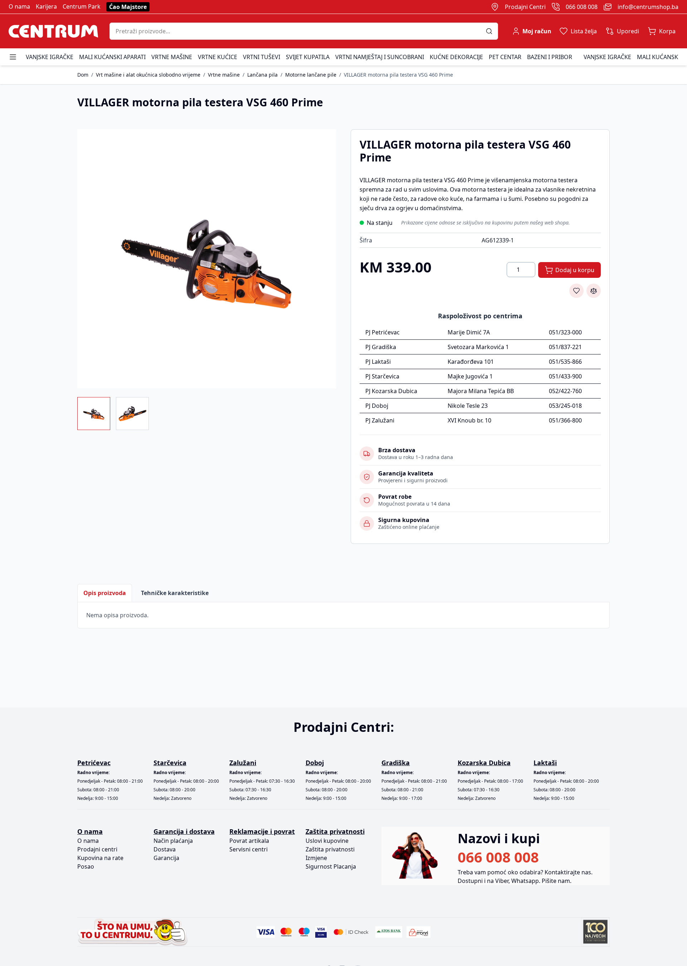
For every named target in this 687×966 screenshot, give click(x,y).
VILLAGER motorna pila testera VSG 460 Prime (398, 74)
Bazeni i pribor (549, 57)
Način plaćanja (173, 841)
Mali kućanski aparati (112, 57)
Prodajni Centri (525, 7)
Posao (85, 866)
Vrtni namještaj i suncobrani (379, 57)
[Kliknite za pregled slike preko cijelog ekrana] (206, 258)
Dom (82, 74)
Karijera (46, 6)
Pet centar (505, 57)
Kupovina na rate (100, 858)
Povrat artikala (249, 841)
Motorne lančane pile (310, 74)
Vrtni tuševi (261, 57)
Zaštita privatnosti (330, 849)
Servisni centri (248, 849)
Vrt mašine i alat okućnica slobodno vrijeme (148, 74)
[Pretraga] (492, 31)
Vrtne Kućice (217, 57)
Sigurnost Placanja (331, 866)
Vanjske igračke (49, 57)
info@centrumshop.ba (648, 7)
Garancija (166, 858)
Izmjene (316, 858)
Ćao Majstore (128, 7)
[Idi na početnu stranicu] (53, 31)
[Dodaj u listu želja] (576, 291)
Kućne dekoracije (456, 57)
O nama (19, 6)
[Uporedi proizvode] (593, 291)
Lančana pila (262, 74)
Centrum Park (82, 6)
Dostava (165, 849)
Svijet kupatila (308, 57)
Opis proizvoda (104, 593)
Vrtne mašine (171, 57)
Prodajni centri (97, 849)
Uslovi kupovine (327, 841)
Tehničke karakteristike (175, 593)
